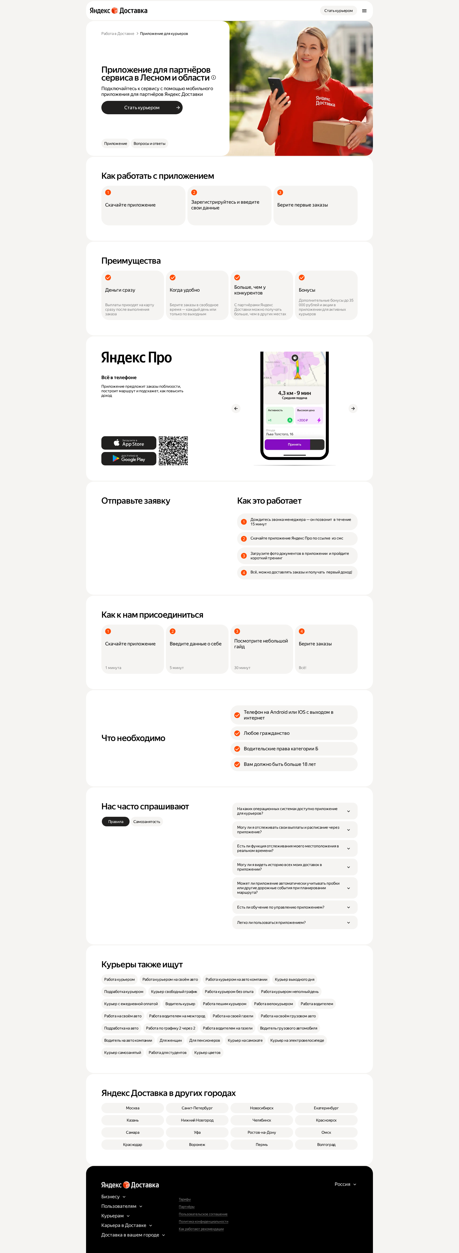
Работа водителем (317, 1004)
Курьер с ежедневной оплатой (131, 1004)
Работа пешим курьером (224, 1004)
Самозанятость (146, 821)
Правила (115, 821)
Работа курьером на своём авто (170, 979)
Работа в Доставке (117, 33)
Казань (133, 1120)
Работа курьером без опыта (229, 991)
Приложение (115, 143)
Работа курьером (119, 979)
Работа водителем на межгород (177, 1016)
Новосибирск (261, 1108)
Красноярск (326, 1120)
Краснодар (132, 1144)
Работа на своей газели (233, 1016)
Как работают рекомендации (201, 1229)
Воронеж (197, 1144)
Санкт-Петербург (197, 1108)
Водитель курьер (180, 1004)
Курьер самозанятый (122, 1052)
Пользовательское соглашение (203, 1214)
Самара (132, 1132)
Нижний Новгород (197, 1120)
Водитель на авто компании (128, 1040)
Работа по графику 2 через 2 (170, 1028)
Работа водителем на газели (227, 1028)
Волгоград (326, 1144)
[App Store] (128, 443)
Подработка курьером (123, 991)
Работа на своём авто (123, 1016)
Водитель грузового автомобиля (288, 1028)
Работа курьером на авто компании (236, 979)
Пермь (262, 1144)
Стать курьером (338, 10)
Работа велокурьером (273, 1004)
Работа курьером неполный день (289, 991)
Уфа (197, 1132)
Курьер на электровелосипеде (297, 1040)
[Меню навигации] (364, 10)
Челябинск (261, 1120)
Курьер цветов (207, 1052)
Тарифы (185, 1199)
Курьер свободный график (174, 991)
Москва (132, 1108)
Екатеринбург (326, 1108)
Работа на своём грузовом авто (288, 1016)
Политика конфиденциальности (203, 1221)
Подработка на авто (121, 1028)
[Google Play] (128, 458)
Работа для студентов (168, 1052)
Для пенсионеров (204, 1040)
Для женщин (171, 1040)
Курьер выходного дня (294, 979)
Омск (326, 1132)
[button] (295, 811)
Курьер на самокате (245, 1040)
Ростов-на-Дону (262, 1132)
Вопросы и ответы (149, 143)
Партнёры (187, 1207)
